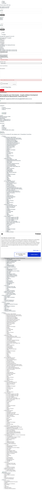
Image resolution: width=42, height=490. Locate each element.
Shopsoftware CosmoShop (26, 134)
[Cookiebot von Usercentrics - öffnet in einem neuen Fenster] (36, 234)
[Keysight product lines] (0, 100)
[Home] (1, 10)
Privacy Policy (8, 87)
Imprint (3, 125)
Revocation (4, 128)
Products (4, 107)
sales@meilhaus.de (6, 120)
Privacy (3, 127)
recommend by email (4, 57)
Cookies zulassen (34, 254)
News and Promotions (6, 108)
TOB (3, 126)
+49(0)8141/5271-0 (3, 21)
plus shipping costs (15, 134)
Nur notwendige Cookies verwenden (21, 254)
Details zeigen (36, 250)
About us (4, 109)
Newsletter (4, 3)
